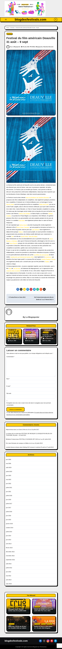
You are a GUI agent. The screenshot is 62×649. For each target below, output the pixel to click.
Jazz (17, 332)
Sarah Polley (24, 236)
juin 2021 (8, 491)
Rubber (47, 261)
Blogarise (35, 646)
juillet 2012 (9, 567)
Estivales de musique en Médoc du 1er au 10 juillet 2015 (27, 443)
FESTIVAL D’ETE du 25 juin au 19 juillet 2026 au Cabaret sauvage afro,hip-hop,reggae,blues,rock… (17, 629)
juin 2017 (8, 507)
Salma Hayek (23, 225)
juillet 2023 (9, 471)
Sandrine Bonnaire (48, 46)
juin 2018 (8, 499)
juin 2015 (8, 519)
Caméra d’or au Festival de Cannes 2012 (22, 257)
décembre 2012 (10, 551)
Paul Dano (22, 220)
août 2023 (8, 467)
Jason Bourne (13, 243)
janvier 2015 (9, 523)
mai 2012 (8, 575)
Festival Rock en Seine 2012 (17, 297)
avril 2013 (8, 543)
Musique (49, 624)
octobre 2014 (9, 527)
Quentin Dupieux (46, 259)
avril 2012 (8, 579)
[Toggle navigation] (6, 19)
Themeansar (43, 646)
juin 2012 (8, 571)
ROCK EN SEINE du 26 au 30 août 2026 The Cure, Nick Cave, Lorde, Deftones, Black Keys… (43, 611)
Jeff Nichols (16, 268)
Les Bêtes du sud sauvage (41, 254)
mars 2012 (9, 583)
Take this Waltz (33, 236)
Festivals (9, 33)
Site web (8, 393)
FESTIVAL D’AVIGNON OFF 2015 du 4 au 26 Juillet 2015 (35, 439)
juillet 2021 (9, 487)
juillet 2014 (9, 531)
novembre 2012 (10, 555)
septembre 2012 (10, 559)
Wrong (53, 259)
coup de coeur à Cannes (13, 270)
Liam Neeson (35, 229)
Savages (26, 227)
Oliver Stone (19, 227)
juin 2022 (8, 483)
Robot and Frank (44, 204)
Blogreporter (39, 46)
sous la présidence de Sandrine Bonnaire (37, 197)
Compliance (48, 257)
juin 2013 (8, 539)
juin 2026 (8, 459)
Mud (10, 268)
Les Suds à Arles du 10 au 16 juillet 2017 (27, 429)
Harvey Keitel (10, 204)
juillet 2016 (9, 511)
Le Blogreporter (16, 46)
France (43, 624)
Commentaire (10, 356)
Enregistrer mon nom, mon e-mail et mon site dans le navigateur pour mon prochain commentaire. (28, 404)
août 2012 (8, 563)
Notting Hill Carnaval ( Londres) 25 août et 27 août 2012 (38, 447)
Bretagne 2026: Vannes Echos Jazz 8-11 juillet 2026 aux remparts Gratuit (17, 610)
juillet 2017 (9, 503)
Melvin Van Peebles (24, 213)
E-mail (8, 386)
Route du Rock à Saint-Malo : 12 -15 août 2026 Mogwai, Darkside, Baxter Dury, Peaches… (43, 629)
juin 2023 (8, 475)
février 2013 (9, 547)
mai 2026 (8, 463)
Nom (8, 378)
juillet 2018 (9, 495)
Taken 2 (21, 232)
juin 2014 (8, 535)
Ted (12, 236)
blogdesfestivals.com (30, 19)
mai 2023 (8, 479)
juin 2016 (8, 515)
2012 (34, 46)
